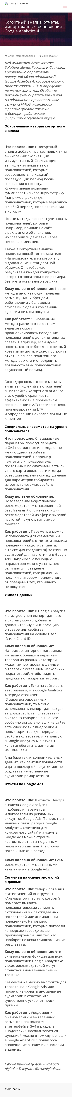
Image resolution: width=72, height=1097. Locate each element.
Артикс (16, 1089)
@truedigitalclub (48, 1068)
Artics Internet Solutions (21, 55)
